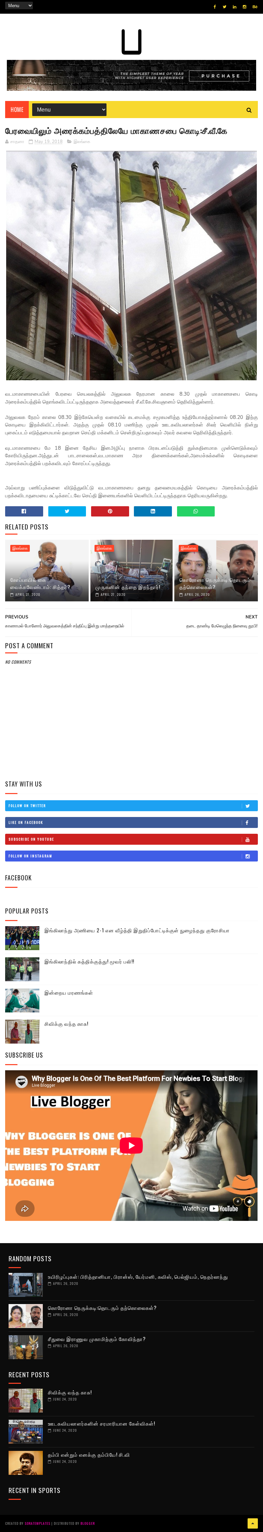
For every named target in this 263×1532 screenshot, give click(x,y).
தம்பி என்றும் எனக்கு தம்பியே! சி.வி (89, 1454)
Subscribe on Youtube (31, 839)
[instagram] (244, 7)
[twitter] (224, 7)
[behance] (255, 7)
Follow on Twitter (27, 805)
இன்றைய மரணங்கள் (69, 992)
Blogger (87, 1523)
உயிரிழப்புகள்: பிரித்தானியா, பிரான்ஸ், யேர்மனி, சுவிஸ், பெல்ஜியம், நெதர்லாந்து (138, 1276)
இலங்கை (82, 142)
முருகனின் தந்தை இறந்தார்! (128, 586)
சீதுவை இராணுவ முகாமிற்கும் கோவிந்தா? (97, 1338)
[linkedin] (234, 7)
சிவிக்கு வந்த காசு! (66, 1023)
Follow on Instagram (30, 855)
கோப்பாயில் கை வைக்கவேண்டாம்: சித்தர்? (40, 583)
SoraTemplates (37, 1523)
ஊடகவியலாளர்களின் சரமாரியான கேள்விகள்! (101, 1423)
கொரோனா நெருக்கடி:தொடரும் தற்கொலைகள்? (215, 583)
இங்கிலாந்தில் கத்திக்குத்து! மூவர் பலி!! (89, 961)
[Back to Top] (253, 1523)
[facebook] (214, 7)
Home (17, 109)
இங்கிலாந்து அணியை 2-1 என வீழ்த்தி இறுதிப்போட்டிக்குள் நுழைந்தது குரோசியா (137, 930)
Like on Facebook (26, 822)
